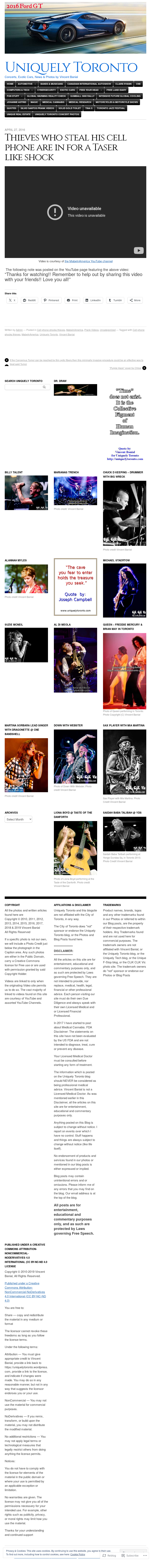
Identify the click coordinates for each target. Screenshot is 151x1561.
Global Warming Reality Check (46, 96)
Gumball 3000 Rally (82, 96)
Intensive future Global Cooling (120, 96)
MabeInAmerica (74, 329)
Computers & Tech (18, 89)
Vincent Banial (67, 334)
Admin (19, 329)
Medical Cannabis (53, 102)
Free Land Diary (116, 89)
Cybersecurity (46, 89)
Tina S (88, 108)
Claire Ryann (123, 83)
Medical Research (80, 102)
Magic (34, 102)
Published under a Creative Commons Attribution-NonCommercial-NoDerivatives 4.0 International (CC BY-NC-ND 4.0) (25, 1291)
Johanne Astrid (16, 102)
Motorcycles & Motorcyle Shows (117, 102)
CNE (138, 83)
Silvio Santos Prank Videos (37, 108)
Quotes (11, 108)
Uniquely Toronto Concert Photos (57, 114)
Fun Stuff (13, 96)
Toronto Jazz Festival (111, 108)
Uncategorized (108, 329)
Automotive (25, 83)
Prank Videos (91, 329)
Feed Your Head (89, 89)
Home (10, 83)
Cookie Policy (77, 1554)
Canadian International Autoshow (89, 83)
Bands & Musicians (52, 83)
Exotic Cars (67, 89)
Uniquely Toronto (71, 67)
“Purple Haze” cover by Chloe (125, 368)
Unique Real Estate (18, 114)
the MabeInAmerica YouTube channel (89, 261)
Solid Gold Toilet (70, 108)
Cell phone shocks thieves (51, 329)
